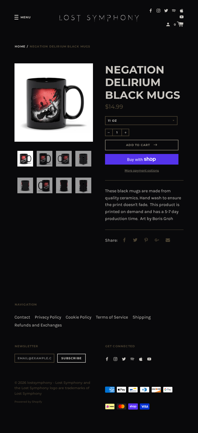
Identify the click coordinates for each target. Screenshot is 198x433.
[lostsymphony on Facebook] (151, 10)
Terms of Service (112, 317)
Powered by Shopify (28, 401)
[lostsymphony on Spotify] (174, 10)
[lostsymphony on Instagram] (158, 10)
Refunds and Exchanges (38, 325)
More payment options (142, 170)
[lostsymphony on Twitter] (166, 10)
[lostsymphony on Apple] (182, 10)
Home (20, 46)
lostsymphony (39, 382)
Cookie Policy (78, 317)
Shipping (142, 317)
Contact (22, 317)
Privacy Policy (48, 317)
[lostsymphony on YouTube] (182, 16)
